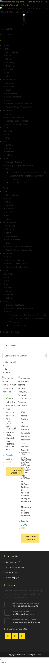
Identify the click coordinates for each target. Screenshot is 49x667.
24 (6, 369)
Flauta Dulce (11, 93)
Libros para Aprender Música (19, 165)
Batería (9, 145)
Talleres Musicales (18, 182)
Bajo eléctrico (12, 52)
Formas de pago (11, 577)
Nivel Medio (25, 468)
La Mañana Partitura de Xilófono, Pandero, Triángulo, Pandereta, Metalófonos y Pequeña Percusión (26, 498)
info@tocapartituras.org (23, 614)
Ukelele (9, 69)
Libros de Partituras (15, 162)
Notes (8, 138)
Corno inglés (12, 83)
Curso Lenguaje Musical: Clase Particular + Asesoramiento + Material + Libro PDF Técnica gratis (29, 175)
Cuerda (6, 48)
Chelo (8, 59)
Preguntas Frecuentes (14, 567)
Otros (5, 141)
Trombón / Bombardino (16, 124)
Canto (8, 148)
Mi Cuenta (7, 29)
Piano (5, 127)
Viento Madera (9, 79)
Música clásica (8, 427)
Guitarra (10, 66)
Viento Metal (8, 110)
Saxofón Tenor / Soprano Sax (19, 107)
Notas (8, 134)
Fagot (8, 90)
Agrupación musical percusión (25, 454)
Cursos (9, 169)
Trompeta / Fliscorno (15, 117)
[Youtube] (22, 636)
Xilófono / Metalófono (25, 478)
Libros (5, 158)
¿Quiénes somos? (12, 562)
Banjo (8, 55)
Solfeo (9, 155)
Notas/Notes (8, 131)
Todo (7, 372)
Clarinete (10, 86)
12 (6, 365)
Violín (8, 76)
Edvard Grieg (8, 424)
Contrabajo (11, 62)
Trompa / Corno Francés (17, 121)
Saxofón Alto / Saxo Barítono (19, 103)
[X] (8, 636)
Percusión (10, 151)
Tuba (8, 114)
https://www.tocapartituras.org (26, 622)
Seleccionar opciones (15, 471)
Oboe (8, 100)
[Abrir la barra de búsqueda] (24, 19)
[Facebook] (15, 636)
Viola (8, 72)
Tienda (6, 45)
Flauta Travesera (13, 96)
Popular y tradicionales (26, 473)
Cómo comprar (11, 572)
